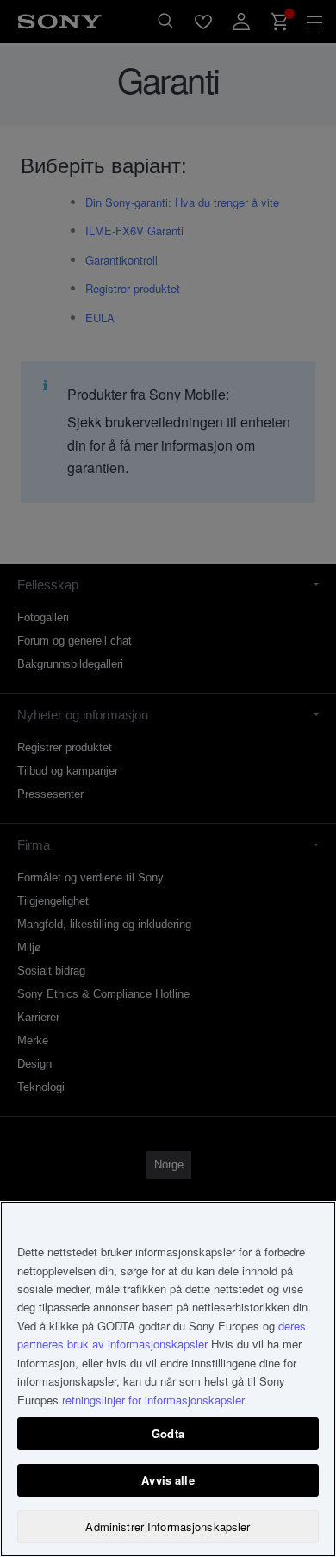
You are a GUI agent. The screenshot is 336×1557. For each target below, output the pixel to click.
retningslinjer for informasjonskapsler (153, 1400)
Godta (168, 1433)
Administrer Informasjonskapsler (167, 1526)
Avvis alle (167, 1480)
